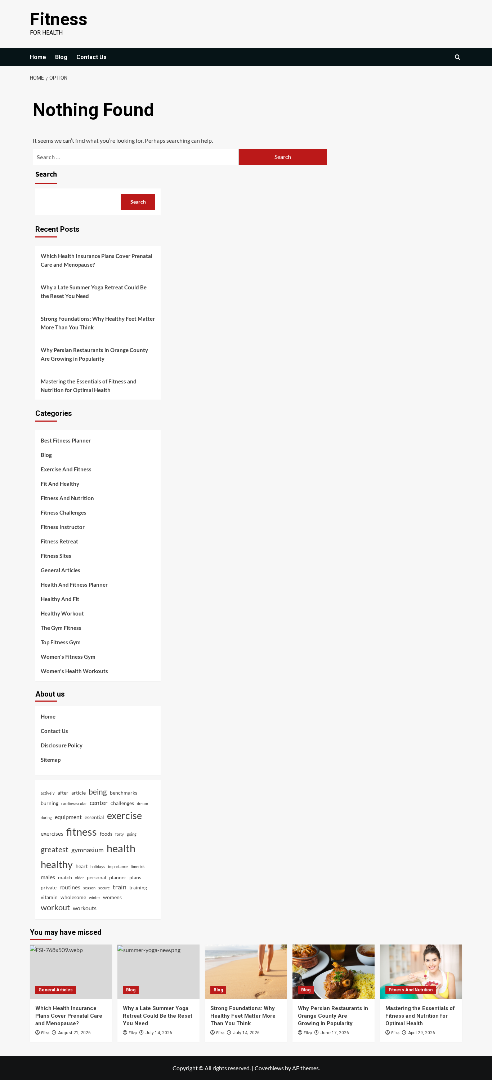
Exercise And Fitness (66, 469)
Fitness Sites (56, 555)
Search (46, 174)
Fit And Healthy (60, 483)
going (132, 834)
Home (38, 57)
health (121, 848)
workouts (85, 908)
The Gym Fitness (61, 628)
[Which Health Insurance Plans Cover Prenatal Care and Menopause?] (71, 972)
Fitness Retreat (59, 541)
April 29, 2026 (421, 1032)
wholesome (73, 897)
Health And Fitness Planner (74, 584)
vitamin (49, 897)
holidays (97, 866)
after (63, 793)
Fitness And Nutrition (67, 498)
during (46, 817)
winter (94, 897)
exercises (52, 833)
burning (49, 803)
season (89, 887)
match (65, 877)
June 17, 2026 (335, 1032)
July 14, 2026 (159, 1032)
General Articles (60, 570)
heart (82, 866)
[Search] (457, 57)
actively (48, 793)
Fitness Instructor (63, 527)
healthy (57, 864)
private (49, 887)
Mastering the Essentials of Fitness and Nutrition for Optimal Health (89, 385)
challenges (122, 803)
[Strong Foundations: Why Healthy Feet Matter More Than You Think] (246, 972)
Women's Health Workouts (74, 671)
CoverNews (269, 1068)
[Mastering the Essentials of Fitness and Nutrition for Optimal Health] (421, 972)
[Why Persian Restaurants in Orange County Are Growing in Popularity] (333, 972)
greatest (54, 849)
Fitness (59, 19)
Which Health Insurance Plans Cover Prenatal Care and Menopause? (96, 260)
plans (135, 877)
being (98, 791)
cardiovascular (74, 803)
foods (106, 834)
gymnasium (87, 850)
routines (69, 887)
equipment (68, 816)
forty (119, 834)
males (48, 877)
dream (142, 803)
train (119, 887)
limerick (138, 866)
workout (55, 907)
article (78, 793)
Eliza (45, 1033)
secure (104, 887)
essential (94, 817)
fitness (81, 831)
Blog (61, 57)
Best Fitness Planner (66, 440)
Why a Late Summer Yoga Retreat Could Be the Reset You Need (94, 291)
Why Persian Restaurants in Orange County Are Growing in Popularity (94, 354)
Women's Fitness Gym (68, 656)
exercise (124, 815)
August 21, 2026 (74, 1032)
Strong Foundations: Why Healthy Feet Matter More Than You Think (98, 322)
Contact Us (91, 57)
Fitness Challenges (63, 512)
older (79, 877)
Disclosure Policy (61, 745)
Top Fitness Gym (61, 642)
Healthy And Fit (60, 599)
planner (117, 877)
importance (118, 866)
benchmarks (123, 793)
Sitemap (51, 759)
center (99, 802)
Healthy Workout (62, 613)
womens (112, 897)
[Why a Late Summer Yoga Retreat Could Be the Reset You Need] (158, 972)
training (138, 887)
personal (96, 877)
